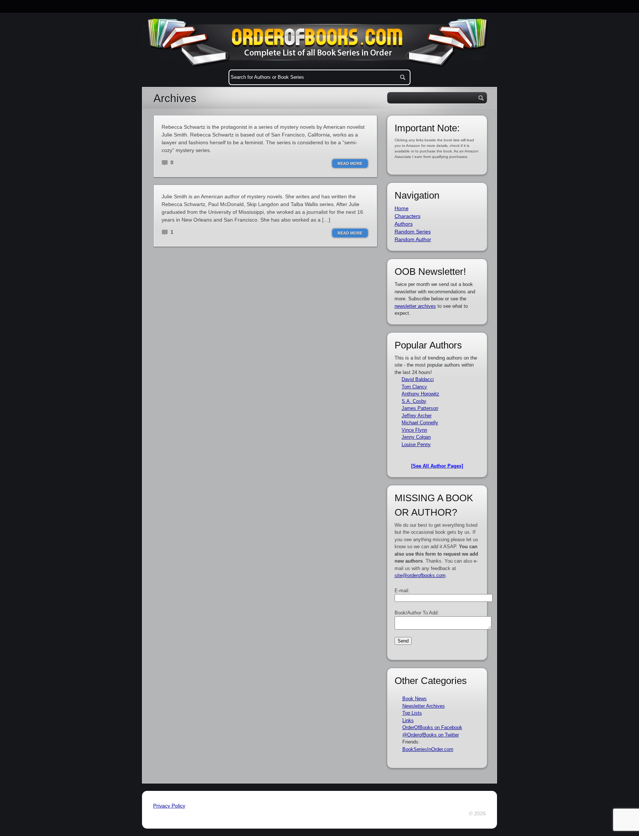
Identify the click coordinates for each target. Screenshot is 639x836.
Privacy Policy (169, 806)
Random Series (413, 232)
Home (402, 208)
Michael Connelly (420, 422)
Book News (414, 698)
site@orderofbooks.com (420, 575)
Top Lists (412, 713)
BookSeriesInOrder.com (427, 749)
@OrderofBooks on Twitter (430, 735)
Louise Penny (416, 444)
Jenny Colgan (416, 437)
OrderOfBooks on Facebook (432, 727)
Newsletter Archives (423, 706)
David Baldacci (418, 379)
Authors (404, 224)
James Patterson (420, 408)
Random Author (413, 239)
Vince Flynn (414, 430)
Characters (407, 216)
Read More (350, 163)
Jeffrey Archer (417, 415)
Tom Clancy (414, 387)
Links (408, 720)
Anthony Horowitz (420, 394)
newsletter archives (415, 306)
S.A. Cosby (414, 401)
